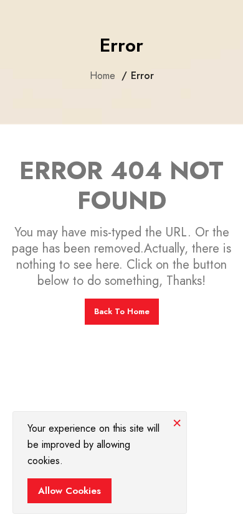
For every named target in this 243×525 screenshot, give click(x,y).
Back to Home (122, 311)
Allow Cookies (69, 491)
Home (102, 76)
